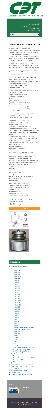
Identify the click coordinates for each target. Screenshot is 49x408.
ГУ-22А (17, 270)
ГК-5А (15, 342)
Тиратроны (15, 368)
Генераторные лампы (19, 266)
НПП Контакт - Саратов (17, 201)
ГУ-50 (17, 311)
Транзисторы (18, 356)
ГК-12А (15, 339)
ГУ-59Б (17, 315)
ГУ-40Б (17, 309)
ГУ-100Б (18, 301)
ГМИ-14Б (16, 344)
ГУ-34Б (17, 303)
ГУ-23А (17, 272)
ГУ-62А (17, 335)
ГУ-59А (17, 313)
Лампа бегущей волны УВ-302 (24, 358)
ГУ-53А (17, 331)
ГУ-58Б (17, 333)
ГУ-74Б (17, 321)
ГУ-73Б (17, 319)
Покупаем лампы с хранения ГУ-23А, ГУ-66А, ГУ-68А (25, 328)
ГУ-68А (17, 289)
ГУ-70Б (17, 317)
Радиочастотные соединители (22, 366)
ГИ (14, 362)
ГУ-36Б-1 (18, 274)
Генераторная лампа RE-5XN (23, 348)
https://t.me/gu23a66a (32, 30)
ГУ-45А (17, 280)
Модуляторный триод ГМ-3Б (23, 350)
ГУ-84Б (17, 293)
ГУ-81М (17, 291)
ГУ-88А (17, 295)
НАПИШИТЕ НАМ (34, 28)
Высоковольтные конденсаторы (23, 364)
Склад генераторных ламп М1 (21, 374)
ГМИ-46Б (16, 346)
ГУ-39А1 (18, 276)
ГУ (14, 268)
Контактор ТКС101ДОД (19, 370)
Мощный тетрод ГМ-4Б (21, 352)
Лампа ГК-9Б (15, 372)
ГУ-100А (18, 299)
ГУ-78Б (17, 323)
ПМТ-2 (15, 354)
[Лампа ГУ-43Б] (19, 252)
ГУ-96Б (17, 297)
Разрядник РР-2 (18, 360)
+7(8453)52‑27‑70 (34, 26)
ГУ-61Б (17, 285)
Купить (24, 208)
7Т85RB (15, 337)
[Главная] (25, 18)
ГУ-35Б (17, 307)
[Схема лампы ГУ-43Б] (19, 228)
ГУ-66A (17, 287)
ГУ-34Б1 (18, 305)
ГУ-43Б (17, 278)
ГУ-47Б (17, 325)
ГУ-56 (17, 283)
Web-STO (29, 404)
